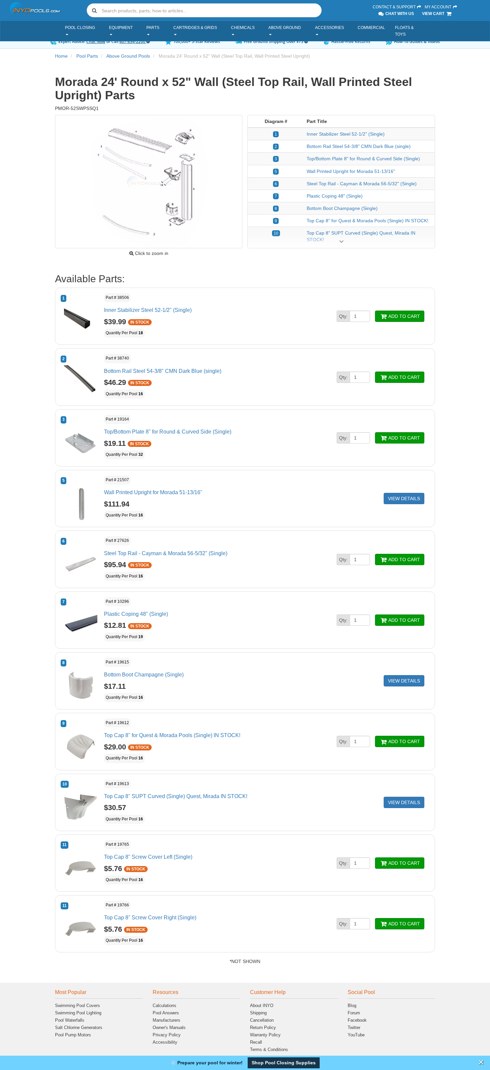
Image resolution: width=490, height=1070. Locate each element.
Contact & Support (395, 7)
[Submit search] (94, 10)
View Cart (433, 13)
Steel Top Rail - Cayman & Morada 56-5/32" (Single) (362, 183)
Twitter (354, 1027)
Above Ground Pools (128, 56)
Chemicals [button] (243, 27)
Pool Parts (87, 56)
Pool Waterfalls (69, 1020)
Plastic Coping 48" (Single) (335, 196)
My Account (438, 7)
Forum (354, 1012)
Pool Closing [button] (80, 27)
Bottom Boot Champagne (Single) (342, 208)
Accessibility (165, 1042)
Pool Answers (166, 1012)
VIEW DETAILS (404, 498)
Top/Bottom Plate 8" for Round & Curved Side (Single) (363, 158)
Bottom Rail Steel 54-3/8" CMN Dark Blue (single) (359, 146)
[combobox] (204, 10)
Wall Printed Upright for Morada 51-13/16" (351, 171)
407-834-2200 (132, 41)
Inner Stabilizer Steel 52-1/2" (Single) (346, 134)
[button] (284, 1062)
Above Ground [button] (284, 27)
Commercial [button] (371, 27)
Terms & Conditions (269, 1049)
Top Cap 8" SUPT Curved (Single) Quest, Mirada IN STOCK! (175, 796)
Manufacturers (166, 1020)
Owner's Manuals (169, 1027)
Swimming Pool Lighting (78, 1012)
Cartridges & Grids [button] (195, 27)
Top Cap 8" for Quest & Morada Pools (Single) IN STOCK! (367, 220)
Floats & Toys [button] (404, 31)
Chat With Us (399, 13)
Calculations (164, 1005)
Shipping (258, 1012)
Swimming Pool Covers (77, 1005)
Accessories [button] (329, 27)
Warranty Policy (265, 1034)
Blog (352, 1005)
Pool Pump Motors (73, 1034)
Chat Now (95, 41)
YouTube (356, 1034)
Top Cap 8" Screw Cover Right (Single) (150, 917)
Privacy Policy (167, 1034)
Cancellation (262, 1020)
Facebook (357, 1020)
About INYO (261, 1005)
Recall (256, 1042)
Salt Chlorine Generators (78, 1027)
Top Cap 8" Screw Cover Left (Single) (148, 857)
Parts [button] (152, 27)
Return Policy (263, 1027)
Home (61, 56)
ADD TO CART (403, 316)
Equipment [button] (121, 27)
